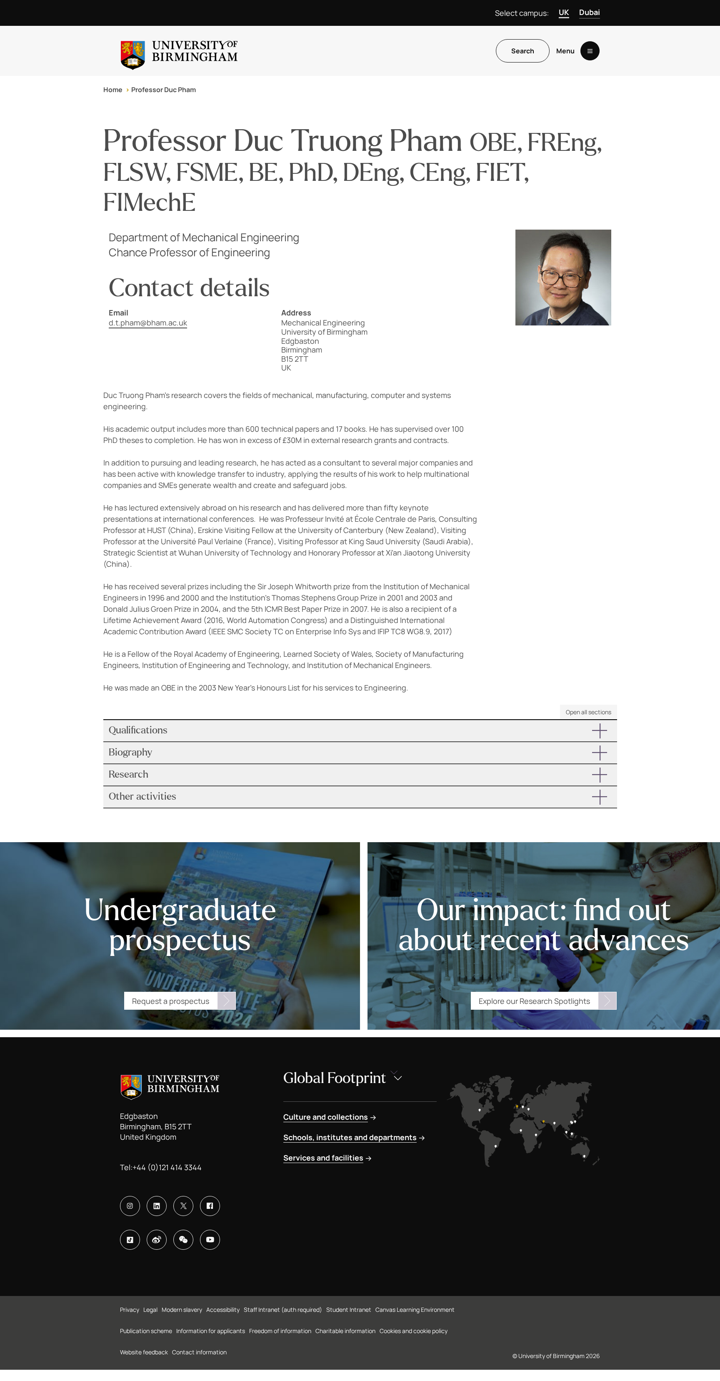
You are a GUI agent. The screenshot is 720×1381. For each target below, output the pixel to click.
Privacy (129, 1309)
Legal (150, 1309)
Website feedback (144, 1352)
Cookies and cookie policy (414, 1331)
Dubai (589, 12)
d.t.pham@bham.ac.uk (148, 323)
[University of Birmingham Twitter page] (183, 1206)
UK (564, 12)
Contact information (199, 1352)
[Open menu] (590, 51)
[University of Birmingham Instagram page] (130, 1206)
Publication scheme (146, 1331)
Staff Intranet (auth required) (283, 1309)
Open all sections (588, 712)
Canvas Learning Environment (415, 1309)
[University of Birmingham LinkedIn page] (157, 1206)
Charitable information (345, 1331)
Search (522, 50)
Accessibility (223, 1309)
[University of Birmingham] (179, 51)
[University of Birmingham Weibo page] (157, 1240)
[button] (360, 730)
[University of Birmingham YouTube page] (210, 1240)
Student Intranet (348, 1309)
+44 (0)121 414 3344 (167, 1167)
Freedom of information (280, 1331)
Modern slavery (182, 1309)
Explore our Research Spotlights (534, 1001)
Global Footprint (334, 1078)
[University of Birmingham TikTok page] (130, 1240)
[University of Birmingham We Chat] (183, 1240)
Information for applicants (210, 1331)
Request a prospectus (170, 1001)
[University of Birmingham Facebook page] (210, 1206)
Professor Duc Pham (163, 89)
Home (112, 89)
